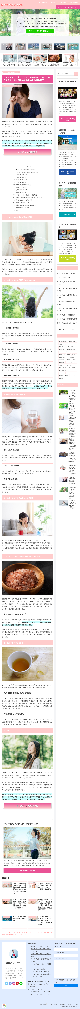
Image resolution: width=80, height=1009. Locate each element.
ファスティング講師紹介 (27, 152)
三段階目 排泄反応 (21, 180)
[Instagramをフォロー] (13, 983)
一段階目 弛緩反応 (21, 175)
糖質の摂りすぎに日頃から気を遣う (26, 205)
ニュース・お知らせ (63, 278)
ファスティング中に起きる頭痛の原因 (24, 170)
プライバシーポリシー (38, 977)
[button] (76, 74)
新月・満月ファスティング (36, 989)
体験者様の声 (67, 214)
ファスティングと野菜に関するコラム (67, 303)
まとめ (16, 210)
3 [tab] (41, 68)
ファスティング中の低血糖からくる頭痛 (25, 195)
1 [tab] (36, 68)
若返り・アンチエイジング (65, 330)
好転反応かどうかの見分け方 (24, 200)
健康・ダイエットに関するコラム (67, 324)
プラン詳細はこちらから (27, 870)
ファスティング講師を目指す (67, 259)
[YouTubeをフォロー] (17, 983)
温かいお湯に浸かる (21, 190)
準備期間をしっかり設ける (23, 208)
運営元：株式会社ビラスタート (41, 946)
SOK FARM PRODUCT (35, 987)
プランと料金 (63, 1004)
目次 (25, 166)
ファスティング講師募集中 (39, 969)
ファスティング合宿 (73, 1004)
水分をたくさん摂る (21, 187)
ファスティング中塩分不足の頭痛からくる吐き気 (28, 197)
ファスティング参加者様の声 (40, 972)
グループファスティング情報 (66, 274)
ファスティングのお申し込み (67, 119)
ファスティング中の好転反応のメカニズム (26, 172)
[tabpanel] (10, 59)
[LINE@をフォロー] (20, 983)
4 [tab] (43, 68)
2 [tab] (39, 68)
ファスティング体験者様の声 (66, 315)
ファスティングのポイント (21, 202)
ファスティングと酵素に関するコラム (67, 296)
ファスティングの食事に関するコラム (67, 309)
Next (79, 60)
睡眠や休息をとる (21, 192)
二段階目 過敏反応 (21, 177)
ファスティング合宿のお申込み (67, 172)
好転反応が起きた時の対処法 (22, 185)
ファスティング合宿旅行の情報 (67, 319)
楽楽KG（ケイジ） (14, 963)
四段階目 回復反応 (21, 182)
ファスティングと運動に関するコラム (67, 289)
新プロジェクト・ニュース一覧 (38, 984)
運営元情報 (43, 1004)
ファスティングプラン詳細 (27, 805)
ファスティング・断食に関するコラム (11, 72)
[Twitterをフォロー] (6, 983)
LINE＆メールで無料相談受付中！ (40, 31)
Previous (1, 60)
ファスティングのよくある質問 (41, 974)
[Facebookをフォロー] (10, 983)
